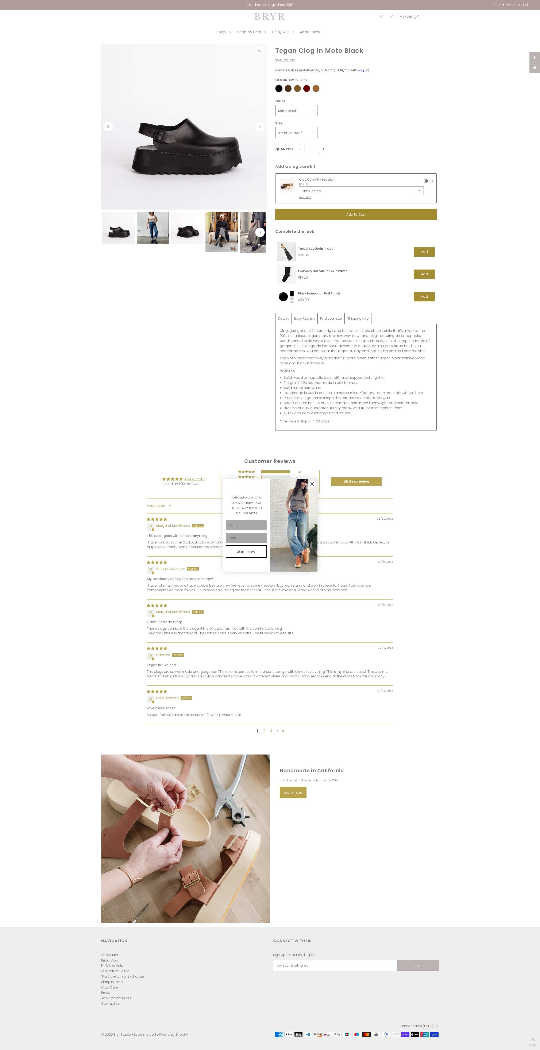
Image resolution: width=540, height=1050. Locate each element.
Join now (246, 551)
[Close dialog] (312, 484)
